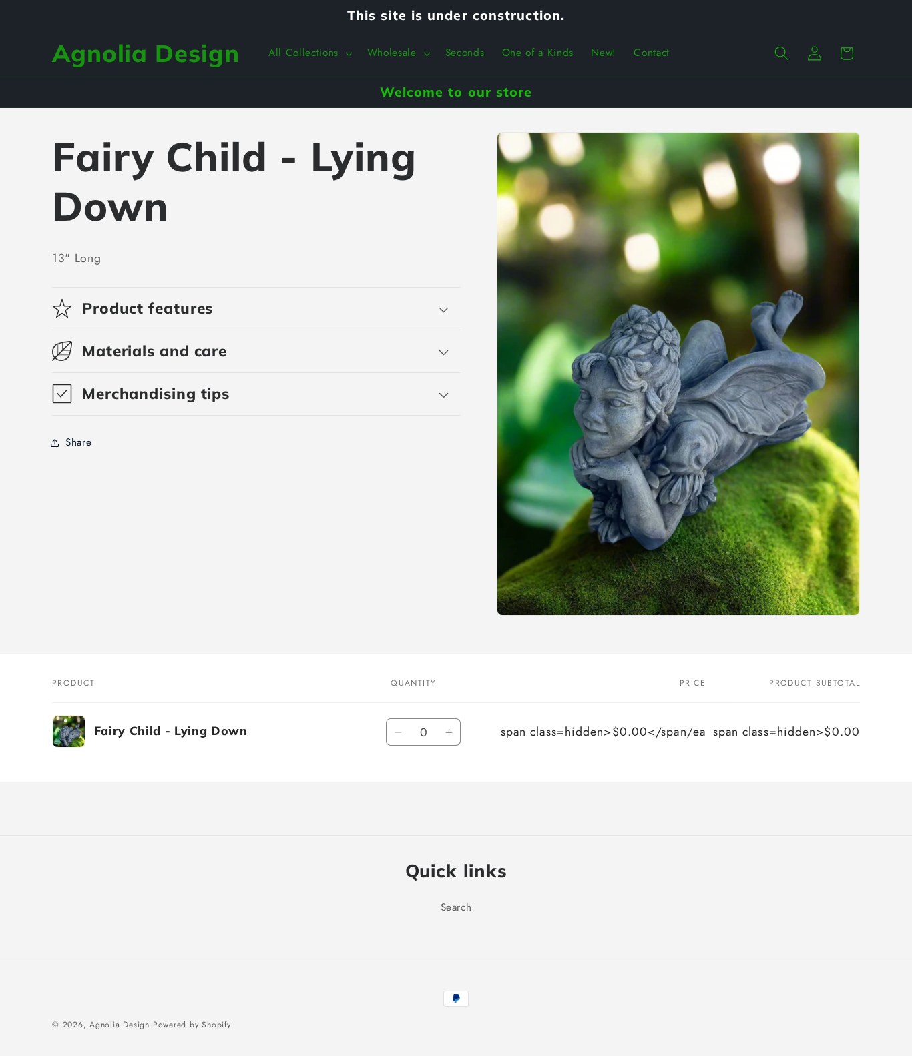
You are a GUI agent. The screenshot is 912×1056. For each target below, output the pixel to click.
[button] (309, 53)
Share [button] (78, 442)
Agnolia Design (119, 1025)
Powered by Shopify (192, 1025)
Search (456, 907)
